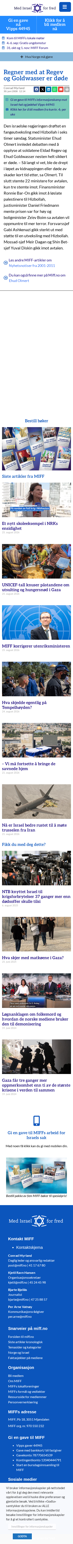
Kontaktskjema (29, 1247)
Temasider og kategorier (24, 1347)
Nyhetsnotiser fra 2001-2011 (32, 265)
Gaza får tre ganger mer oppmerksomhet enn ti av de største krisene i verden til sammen (36, 1085)
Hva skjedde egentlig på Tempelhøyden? (24, 705)
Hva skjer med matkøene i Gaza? (33, 957)
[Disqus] (36, 348)
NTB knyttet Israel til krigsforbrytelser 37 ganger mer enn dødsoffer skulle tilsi (36, 896)
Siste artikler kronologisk (25, 1342)
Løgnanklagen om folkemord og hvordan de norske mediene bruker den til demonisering (35, 1019)
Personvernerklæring (23, 1402)
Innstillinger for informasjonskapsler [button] (32, 1526)
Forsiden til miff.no (21, 1336)
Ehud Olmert (19, 280)
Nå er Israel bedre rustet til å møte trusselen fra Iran (34, 828)
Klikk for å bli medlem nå (54, 24)
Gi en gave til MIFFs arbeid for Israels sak (36, 1135)
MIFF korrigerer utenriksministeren (36, 646)
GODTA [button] (22, 1536)
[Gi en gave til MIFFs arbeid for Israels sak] (36, 1121)
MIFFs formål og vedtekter (26, 1391)
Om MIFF (15, 1381)
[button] (60, 89)
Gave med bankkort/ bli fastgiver (39, 1450)
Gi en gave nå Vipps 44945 (18, 24)
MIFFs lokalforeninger (23, 1386)
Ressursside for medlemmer (27, 1397)
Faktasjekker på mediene (25, 1358)
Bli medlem (16, 1376)
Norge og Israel (18, 1352)
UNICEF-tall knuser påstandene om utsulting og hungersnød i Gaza (35, 587)
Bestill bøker (36, 421)
